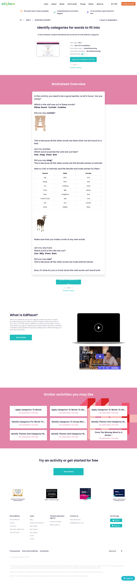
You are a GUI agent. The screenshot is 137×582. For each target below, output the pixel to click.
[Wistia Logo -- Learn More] (115, 367)
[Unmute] (100, 367)
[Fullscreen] (107, 367)
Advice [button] (90, 4)
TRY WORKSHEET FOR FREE (28, 413)
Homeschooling (55, 522)
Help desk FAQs (75, 520)
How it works (72, 4)
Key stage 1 (34, 526)
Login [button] (115, 4)
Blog (31, 520)
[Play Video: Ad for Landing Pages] (100, 356)
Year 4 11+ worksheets (82, 46)
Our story (13, 526)
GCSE (32, 536)
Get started (21, 337)
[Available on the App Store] (118, 521)
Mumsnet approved (17, 529)
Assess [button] (53, 4)
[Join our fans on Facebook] (121, 551)
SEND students (55, 525)
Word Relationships (93, 51)
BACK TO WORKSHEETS (109, 20)
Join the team (15, 532)
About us (100, 4)
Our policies (44, 551)
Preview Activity (75, 68)
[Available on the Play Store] (118, 526)
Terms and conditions (30, 551)
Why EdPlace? (15, 520)
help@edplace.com (77, 523)
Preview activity (68, 291)
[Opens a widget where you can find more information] (128, 578)
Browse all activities (36, 523)
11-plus (32, 539)
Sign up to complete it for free (83, 59)
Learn (46, 4)
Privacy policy (15, 551)
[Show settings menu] (104, 367)
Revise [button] (62, 4)
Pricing (82, 4)
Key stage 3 (34, 532)
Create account (128, 4)
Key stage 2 (34, 529)
